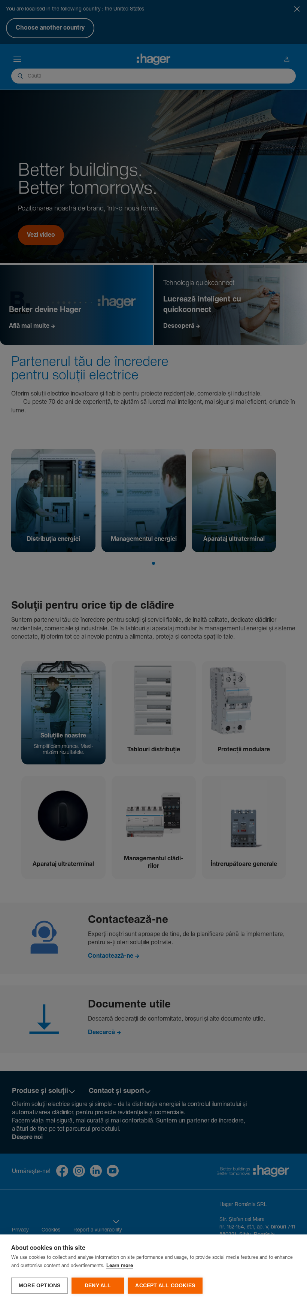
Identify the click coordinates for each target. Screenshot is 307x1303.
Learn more (119, 1265)
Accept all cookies (165, 1285)
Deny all (98, 1285)
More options (39, 1285)
